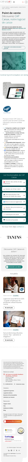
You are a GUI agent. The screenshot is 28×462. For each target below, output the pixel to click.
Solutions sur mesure (8, 397)
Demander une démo (15, 267)
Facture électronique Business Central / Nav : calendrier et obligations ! (13, 334)
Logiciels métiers (7, 392)
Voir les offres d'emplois (13, 421)
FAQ (4, 405)
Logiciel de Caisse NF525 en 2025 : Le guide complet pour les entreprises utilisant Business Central (13, 301)
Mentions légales (12, 447)
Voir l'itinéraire (9, 381)
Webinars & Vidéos (8, 408)
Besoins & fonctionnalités (10, 395)
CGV (8, 447)
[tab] (14, 183)
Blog (4, 410)
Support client (7, 403)
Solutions (7, 7)
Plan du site (19, 447)
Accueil (3, 7)
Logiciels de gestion (14, 7)
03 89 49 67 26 (8, 384)
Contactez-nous (20, 384)
